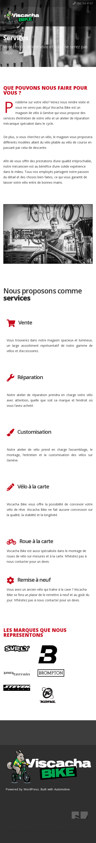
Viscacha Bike (27, 831)
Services (44, 831)
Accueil (11, 831)
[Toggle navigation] (86, 14)
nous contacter (18, 561)
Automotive (62, 789)
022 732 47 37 (85, 3)
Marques (57, 831)
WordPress (31, 789)
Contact (79, 831)
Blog (68, 831)
